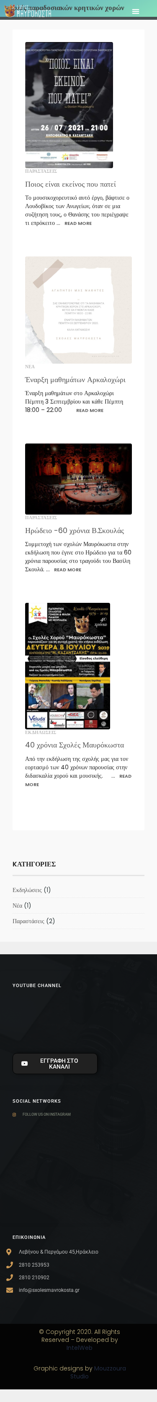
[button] (135, 11)
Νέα (30, 366)
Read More (78, 223)
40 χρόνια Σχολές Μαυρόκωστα (74, 744)
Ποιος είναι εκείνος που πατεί (70, 184)
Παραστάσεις (41, 171)
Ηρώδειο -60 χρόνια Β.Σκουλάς (74, 530)
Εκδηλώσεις (40, 732)
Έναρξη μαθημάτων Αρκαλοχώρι (75, 379)
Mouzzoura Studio (98, 1372)
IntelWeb (80, 1348)
